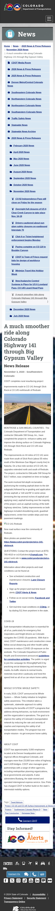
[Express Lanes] (8, 863)
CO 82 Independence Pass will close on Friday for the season (28, 201)
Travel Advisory (17, 802)
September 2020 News (24, 178)
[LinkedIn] (37, 880)
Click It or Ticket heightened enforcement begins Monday (27, 238)
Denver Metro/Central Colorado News (25, 84)
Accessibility (38, 894)
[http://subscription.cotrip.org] (27, 838)
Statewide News (19, 125)
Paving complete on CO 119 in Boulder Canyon (28, 248)
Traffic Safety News (21, 118)
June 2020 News (21, 165)
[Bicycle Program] (17, 863)
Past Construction (12, 813)
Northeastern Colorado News (26, 105)
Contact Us (14, 874)
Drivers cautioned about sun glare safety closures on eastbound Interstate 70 (29, 226)
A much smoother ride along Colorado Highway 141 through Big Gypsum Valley (29, 298)
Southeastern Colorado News (26, 92)
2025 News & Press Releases (26, 76)
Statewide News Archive (23, 131)
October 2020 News (23, 185)
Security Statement (36, 898)
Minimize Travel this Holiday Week (27, 272)
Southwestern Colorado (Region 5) (27, 810)
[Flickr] (50, 880)
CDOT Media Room (21, 63)
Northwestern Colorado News (26, 99)
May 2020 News (21, 159)
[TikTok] (24, 880)
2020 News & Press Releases (36, 46)
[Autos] (43, 863)
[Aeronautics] (30, 863)
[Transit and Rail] (23, 863)
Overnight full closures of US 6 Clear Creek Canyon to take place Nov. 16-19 (28, 212)
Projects (8, 810)
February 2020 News (23, 146)
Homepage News (28, 813)
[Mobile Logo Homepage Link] (27, 7)
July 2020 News (21, 316)
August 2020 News (22, 172)
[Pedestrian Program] (49, 863)
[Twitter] (12, 880)
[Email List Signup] (43, 880)
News (16, 46)
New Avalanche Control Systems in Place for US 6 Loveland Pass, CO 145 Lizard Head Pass (29, 284)
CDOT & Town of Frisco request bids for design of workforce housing (29, 260)
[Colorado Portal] (25, 908)
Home (7, 46)
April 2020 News (21, 152)
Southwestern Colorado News (26, 112)
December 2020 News (24, 309)
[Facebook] (6, 880)
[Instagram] (18, 880)
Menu (50, 19)
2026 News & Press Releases (26, 69)
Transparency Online (14, 902)
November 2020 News (17, 50)
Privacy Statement (13, 898)
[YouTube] (31, 880)
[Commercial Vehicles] (5, 868)
